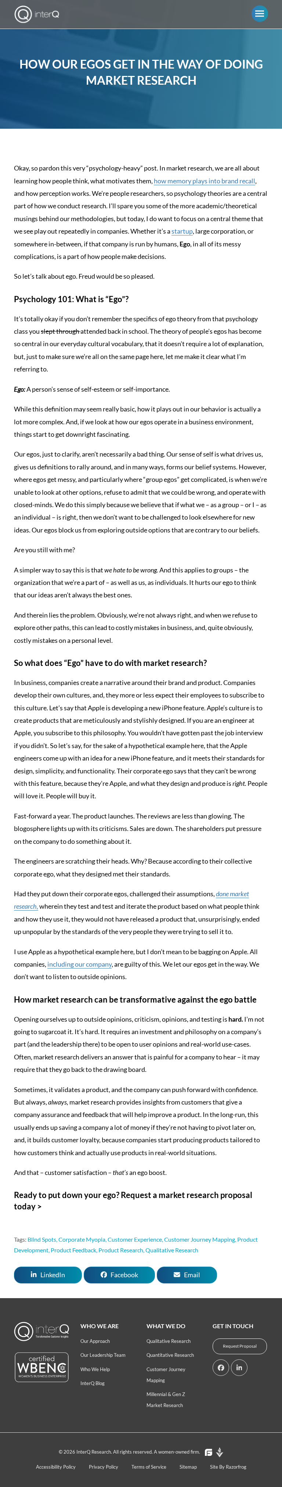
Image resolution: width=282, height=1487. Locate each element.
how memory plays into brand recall (204, 181)
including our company (79, 964)
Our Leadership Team (103, 1355)
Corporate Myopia (81, 1239)
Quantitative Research (170, 1355)
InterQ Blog (92, 1383)
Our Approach (95, 1341)
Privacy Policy (103, 1467)
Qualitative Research (169, 1341)
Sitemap (188, 1467)
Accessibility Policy (56, 1467)
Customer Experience (135, 1239)
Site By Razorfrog (228, 1467)
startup (182, 231)
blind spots (42, 1239)
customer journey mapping (199, 1239)
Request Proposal (240, 1346)
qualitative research (171, 1249)
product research (120, 1249)
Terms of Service (148, 1467)
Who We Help (95, 1369)
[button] (260, 13)
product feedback (73, 1249)
